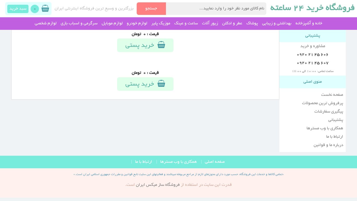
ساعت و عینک (186, 23)
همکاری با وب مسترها (325, 128)
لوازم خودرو (137, 23)
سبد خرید (17, 9)
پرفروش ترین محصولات (322, 103)
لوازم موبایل (112, 23)
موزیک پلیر (160, 23)
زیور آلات (210, 23)
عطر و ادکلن (232, 23)
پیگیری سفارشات (328, 112)
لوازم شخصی (45, 23)
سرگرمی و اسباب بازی (79, 23)
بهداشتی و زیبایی (276, 23)
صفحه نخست (332, 95)
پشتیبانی (335, 120)
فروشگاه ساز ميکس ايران (158, 185)
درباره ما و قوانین (328, 145)
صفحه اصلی (215, 162)
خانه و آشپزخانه (309, 23)
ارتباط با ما (334, 137)
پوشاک (252, 23)
